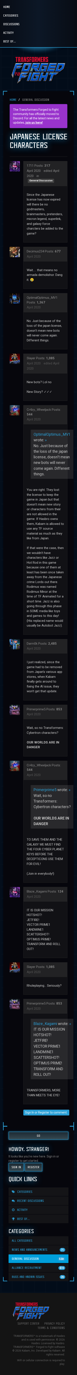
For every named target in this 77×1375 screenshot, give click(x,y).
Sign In (29, 1112)
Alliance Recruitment (38, 1267)
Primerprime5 (36, 709)
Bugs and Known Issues (38, 1276)
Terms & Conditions (51, 1327)
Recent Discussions (30, 1200)
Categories (10, 15)
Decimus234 (35, 251)
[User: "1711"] (16, 166)
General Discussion (41, 180)
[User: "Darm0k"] (16, 644)
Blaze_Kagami (37, 891)
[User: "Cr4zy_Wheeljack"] (16, 410)
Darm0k (32, 644)
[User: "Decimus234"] (16, 252)
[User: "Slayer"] (16, 359)
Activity (8, 32)
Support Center (28, 1323)
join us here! (34, 122)
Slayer (31, 358)
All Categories (22, 1240)
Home (6, 7)
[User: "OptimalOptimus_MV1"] (16, 298)
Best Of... (9, 41)
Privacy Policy (54, 1323)
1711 (30, 166)
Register (43, 1112)
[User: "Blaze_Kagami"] (16, 892)
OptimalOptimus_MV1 (42, 298)
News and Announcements (38, 1249)
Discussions (11, 24)
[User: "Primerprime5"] (16, 710)
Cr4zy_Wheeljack (39, 410)
